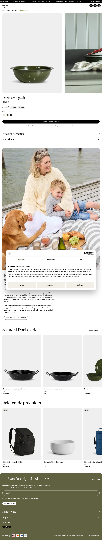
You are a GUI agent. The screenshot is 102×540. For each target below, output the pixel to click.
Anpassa (50, 285)
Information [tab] (51, 259)
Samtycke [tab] (21, 259)
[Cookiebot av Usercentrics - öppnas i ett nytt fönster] (85, 253)
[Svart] (11, 115)
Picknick (14, 10)
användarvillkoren (31, 498)
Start (3, 10)
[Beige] (3, 115)
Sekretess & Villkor (77, 535)
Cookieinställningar (94, 535)
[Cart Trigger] (99, 5)
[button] (51, 134)
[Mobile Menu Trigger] (91, 5)
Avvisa (22, 285)
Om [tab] (81, 259)
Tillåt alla (80, 285)
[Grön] (7, 115)
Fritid (8, 10)
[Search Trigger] (95, 5)
